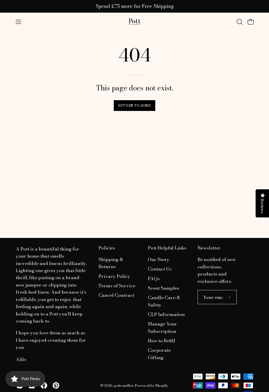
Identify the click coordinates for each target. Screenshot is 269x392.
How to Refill (161, 340)
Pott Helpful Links (167, 248)
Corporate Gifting (159, 354)
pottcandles (123, 385)
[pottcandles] (134, 22)
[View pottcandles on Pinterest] (56, 385)
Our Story (158, 259)
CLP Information (166, 314)
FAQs (154, 278)
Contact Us (160, 269)
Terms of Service (117, 285)
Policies (107, 248)
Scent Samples (163, 288)
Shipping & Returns (111, 263)
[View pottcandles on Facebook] (44, 385)
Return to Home (134, 105)
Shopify (161, 385)
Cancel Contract (116, 295)
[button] (239, 22)
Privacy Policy (114, 276)
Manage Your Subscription (162, 327)
